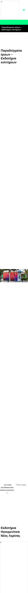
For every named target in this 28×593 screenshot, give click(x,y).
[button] (2, 275)
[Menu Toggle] (24, 10)
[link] (10, 10)
